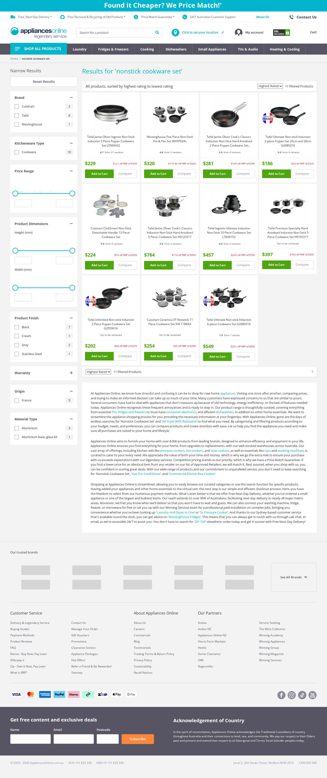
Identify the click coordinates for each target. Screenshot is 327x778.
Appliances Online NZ (212, 635)
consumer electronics (181, 412)
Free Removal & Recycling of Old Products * (96, 17)
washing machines (291, 450)
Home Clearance (209, 654)
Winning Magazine (271, 654)
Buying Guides (19, 629)
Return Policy (165, 654)
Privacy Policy (143, 660)
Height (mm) (24, 232)
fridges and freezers (132, 412)
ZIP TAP (200, 521)
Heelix (202, 648)
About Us (262, 17)
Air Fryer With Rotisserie (179, 421)
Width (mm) (23, 269)
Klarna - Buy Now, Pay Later (28, 654)
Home (14, 58)
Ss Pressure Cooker (213, 512)
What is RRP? (18, 673)
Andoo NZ (204, 629)
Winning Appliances (272, 641)
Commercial (142, 635)
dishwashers (225, 412)
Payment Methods (22, 635)
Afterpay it (17, 660)
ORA (201, 660)
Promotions (79, 641)
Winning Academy (271, 635)
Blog (137, 641)
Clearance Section (83, 648)
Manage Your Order (84, 629)
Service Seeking (269, 623)
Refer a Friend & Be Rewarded (91, 666)
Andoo (202, 623)
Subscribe (138, 739)
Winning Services (270, 660)
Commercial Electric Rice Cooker (191, 474)
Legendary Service (37, 623)
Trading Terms (143, 654)
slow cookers (220, 450)
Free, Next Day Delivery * (35, 17)
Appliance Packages (84, 654)
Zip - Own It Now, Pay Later (28, 666)
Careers (139, 629)
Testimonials (142, 648)
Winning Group (269, 648)
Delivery (15, 623)
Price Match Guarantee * (158, 17)
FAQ (13, 648)
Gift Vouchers (80, 635)
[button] (249, 32)
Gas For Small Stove (146, 474)
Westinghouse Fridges (184, 517)
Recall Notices (143, 673)
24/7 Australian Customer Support (213, 17)
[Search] (157, 32)
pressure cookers (172, 450)
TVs (114, 412)
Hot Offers (78, 660)
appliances (227, 393)
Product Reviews (21, 641)
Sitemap (76, 673)
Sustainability (143, 666)
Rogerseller (205, 666)
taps (268, 450)
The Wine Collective (272, 629)
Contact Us (78, 623)
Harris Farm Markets (212, 641)
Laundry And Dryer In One (175, 512)
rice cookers (194, 450)
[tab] (44, 98)
